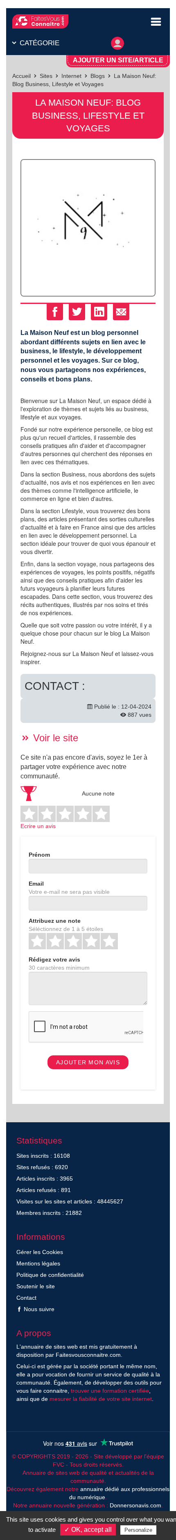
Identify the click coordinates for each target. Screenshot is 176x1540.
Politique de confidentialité (50, 1275)
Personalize (138, 1530)
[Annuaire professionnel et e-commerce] (40, 21)
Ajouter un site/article (118, 60)
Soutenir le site (35, 1286)
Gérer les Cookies (39, 1252)
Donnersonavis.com (135, 1505)
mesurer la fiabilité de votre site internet (101, 1399)
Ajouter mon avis (88, 1062)
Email (36, 883)
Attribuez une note (55, 920)
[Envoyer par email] (121, 312)
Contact (26, 1297)
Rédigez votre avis (54, 959)
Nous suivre (38, 1309)
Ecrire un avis (38, 826)
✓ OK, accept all (88, 1529)
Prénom (39, 854)
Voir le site (54, 737)
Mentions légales (38, 1263)
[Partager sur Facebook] (55, 312)
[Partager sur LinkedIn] (99, 312)
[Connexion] (117, 41)
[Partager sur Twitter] (77, 312)
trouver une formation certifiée (110, 1390)
